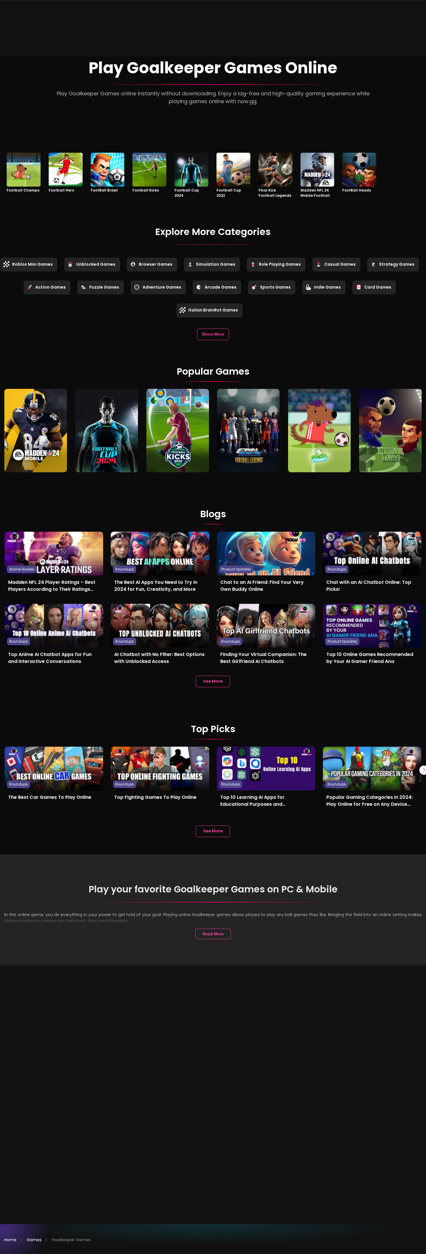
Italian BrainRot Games (213, 310)
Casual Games (340, 264)
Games (34, 1240)
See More (213, 681)
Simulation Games (215, 264)
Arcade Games (220, 287)
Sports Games (275, 287)
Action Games (50, 287)
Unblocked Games (95, 264)
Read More (213, 934)
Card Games (377, 287)
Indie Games (327, 287)
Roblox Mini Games (32, 264)
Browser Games (155, 264)
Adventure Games (162, 287)
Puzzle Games (104, 287)
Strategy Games (396, 264)
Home (10, 1240)
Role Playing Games (280, 264)
